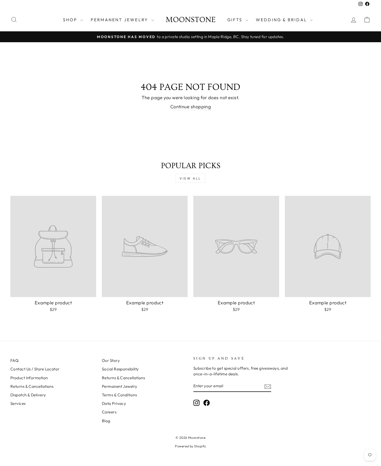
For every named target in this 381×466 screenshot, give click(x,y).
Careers (109, 412)
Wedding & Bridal (282, 19)
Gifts (235, 19)
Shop (71, 19)
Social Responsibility (120, 369)
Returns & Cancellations (31, 386)
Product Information (29, 377)
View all (190, 178)
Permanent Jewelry (120, 19)
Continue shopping (190, 107)
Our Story (111, 360)
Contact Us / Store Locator (35, 369)
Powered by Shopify (190, 446)
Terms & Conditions (119, 394)
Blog (106, 420)
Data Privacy (114, 403)
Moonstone (191, 19)
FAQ (14, 360)
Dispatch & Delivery (28, 394)
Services (18, 403)
